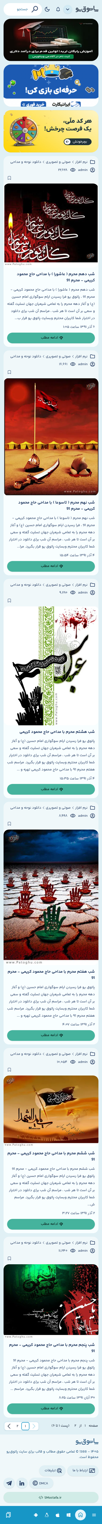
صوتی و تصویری (58, 162)
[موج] (51, 40)
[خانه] (80, 1515)
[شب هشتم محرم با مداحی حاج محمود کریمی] (51, 665)
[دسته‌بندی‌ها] (67, 9)
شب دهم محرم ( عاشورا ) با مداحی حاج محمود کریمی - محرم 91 (56, 277)
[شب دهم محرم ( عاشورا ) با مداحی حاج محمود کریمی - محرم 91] (51, 226)
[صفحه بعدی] (9, 1426)
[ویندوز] (68, 1515)
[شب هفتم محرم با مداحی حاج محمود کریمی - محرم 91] (51, 897)
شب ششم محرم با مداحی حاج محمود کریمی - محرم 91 (51, 1156)
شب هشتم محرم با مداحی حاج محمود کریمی (57, 732)
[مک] (57, 1515)
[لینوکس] (46, 1515)
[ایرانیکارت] (51, 86)
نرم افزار (81, 162)
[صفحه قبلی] (33, 1426)
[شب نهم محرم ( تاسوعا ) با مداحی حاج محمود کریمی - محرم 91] (51, 437)
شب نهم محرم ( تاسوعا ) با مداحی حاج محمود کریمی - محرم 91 (56, 506)
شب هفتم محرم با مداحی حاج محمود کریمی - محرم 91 (51, 975)
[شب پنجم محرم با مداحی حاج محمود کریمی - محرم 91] (51, 1301)
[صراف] (51, 131)
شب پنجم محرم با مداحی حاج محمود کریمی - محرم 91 (52, 1348)
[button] (25, 1426)
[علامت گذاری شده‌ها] (9, 1515)
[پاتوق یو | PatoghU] (87, 9)
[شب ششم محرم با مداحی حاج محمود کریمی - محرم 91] (51, 1111)
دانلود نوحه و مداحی (25, 162)
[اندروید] (36, 1515)
